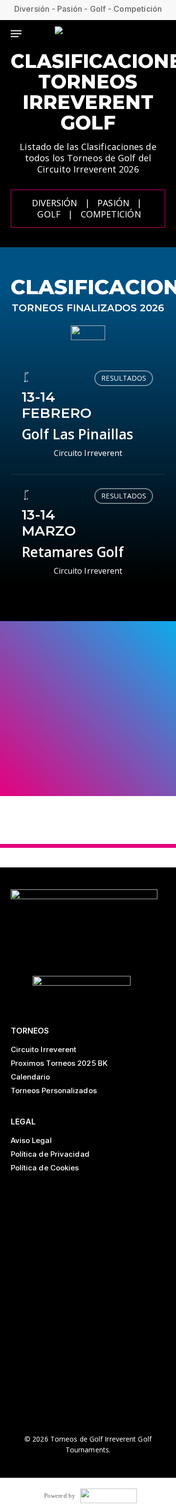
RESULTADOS (123, 378)
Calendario (30, 1076)
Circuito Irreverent (44, 1049)
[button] (16, 34)
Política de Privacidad (50, 1154)
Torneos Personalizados (54, 1090)
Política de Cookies (45, 1167)
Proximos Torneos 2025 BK (59, 1063)
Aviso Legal (31, 1140)
